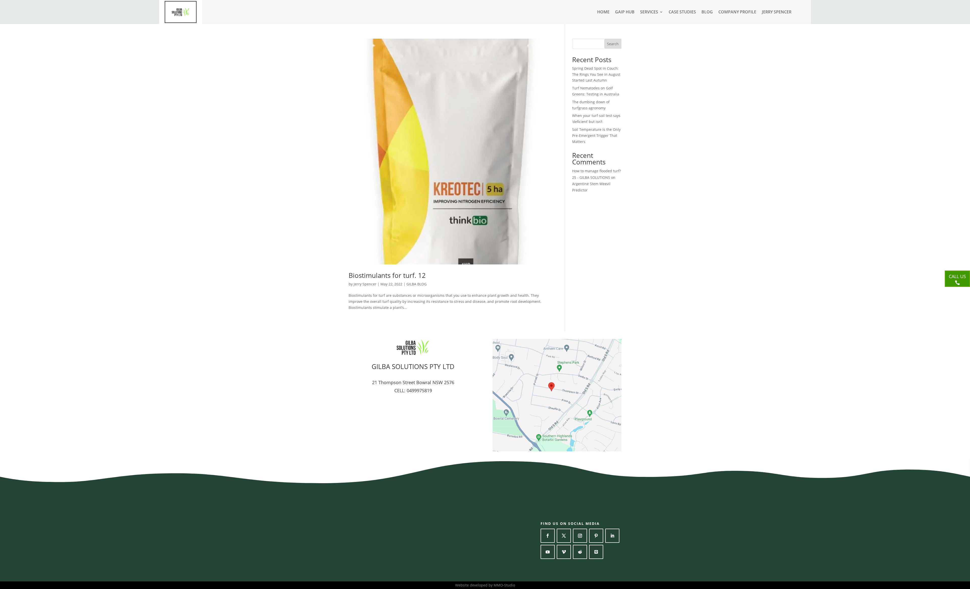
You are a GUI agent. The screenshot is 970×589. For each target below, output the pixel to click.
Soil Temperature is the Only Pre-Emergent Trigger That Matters (596, 135)
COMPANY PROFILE (737, 12)
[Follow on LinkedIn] (612, 536)
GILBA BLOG (416, 284)
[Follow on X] (564, 536)
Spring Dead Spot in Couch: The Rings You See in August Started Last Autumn (596, 74)
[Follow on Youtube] (548, 552)
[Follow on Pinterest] (596, 536)
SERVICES (649, 12)
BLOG (707, 12)
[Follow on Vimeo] (564, 552)
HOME (603, 12)
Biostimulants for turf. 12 (387, 275)
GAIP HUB (625, 12)
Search (613, 43)
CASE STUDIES (682, 12)
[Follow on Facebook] (548, 536)
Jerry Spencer (365, 284)
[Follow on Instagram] (580, 536)
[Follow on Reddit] (580, 552)
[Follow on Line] (596, 552)
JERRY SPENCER (776, 12)
